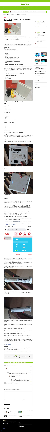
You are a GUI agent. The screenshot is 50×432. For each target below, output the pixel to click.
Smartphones (36, 61)
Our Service (36, 84)
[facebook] (3, 4)
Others (8, 14)
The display (7, 53)
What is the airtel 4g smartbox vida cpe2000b (10, 49)
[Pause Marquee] (46, 12)
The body (7, 52)
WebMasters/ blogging (37, 87)
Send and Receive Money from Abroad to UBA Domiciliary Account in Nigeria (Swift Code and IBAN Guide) (25, 11)
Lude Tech (25, 4)
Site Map (4, 428)
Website (24, 399)
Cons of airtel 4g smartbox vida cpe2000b (10, 60)
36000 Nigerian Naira (8, 344)
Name (5, 399)
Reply (30, 366)
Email (14, 399)
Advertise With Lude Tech (25, 8)
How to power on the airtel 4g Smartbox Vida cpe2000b (12, 58)
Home (5, 14)
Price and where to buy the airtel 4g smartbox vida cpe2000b (12, 61)
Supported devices (8, 54)
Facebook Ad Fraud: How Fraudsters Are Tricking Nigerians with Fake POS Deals (28, 411)
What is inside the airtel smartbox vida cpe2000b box (11, 50)
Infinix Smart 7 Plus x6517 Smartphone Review (37, 57)
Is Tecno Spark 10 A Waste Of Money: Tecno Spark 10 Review (43, 57)
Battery (6, 56)
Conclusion (6, 62)
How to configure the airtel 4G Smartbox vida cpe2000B (12, 57)
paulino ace (5, 21)
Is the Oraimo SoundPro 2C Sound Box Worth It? (40, 73)
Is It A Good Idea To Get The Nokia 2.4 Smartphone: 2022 (37, 63)
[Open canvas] (3, 7)
